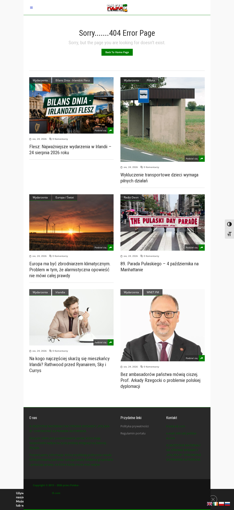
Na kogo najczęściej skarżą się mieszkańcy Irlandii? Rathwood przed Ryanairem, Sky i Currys (69, 364)
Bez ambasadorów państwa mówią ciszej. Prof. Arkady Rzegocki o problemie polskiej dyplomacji (160, 380)
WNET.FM (153, 292)
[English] (210, 503)
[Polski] (222, 503)
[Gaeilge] (216, 503)
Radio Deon (131, 197)
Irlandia (60, 292)
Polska (151, 80)
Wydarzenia (40, 80)
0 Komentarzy (60, 138)
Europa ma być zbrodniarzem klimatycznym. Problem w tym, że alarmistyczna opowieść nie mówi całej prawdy (70, 269)
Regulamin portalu (133, 433)
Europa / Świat (65, 197)
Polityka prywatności (134, 426)
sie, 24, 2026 (39, 138)
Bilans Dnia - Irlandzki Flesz (73, 80)
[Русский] (228, 503)
